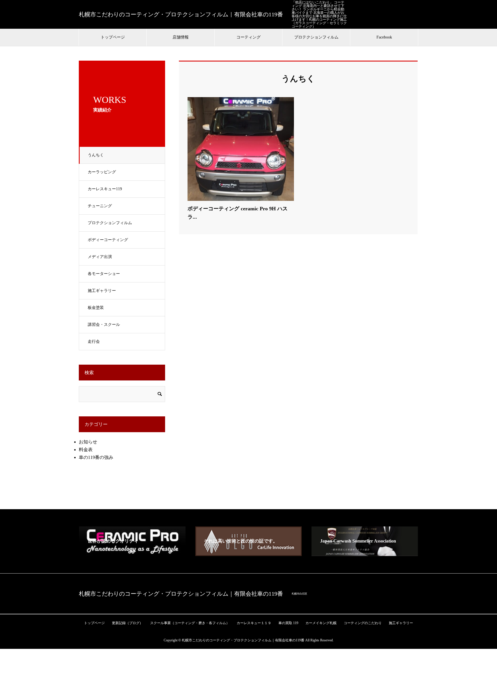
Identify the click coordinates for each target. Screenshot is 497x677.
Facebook (384, 37)
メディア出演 (100, 257)
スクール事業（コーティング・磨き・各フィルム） (190, 623)
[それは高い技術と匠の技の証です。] (248, 553)
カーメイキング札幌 (321, 623)
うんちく (96, 155)
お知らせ (88, 441)
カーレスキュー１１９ (254, 623)
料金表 (86, 449)
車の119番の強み (96, 457)
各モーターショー (104, 274)
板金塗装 (96, 307)
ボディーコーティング (108, 240)
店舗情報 (181, 37)
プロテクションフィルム (316, 37)
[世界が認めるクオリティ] (132, 553)
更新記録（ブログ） (127, 623)
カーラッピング (102, 172)
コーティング (248, 37)
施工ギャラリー (102, 291)
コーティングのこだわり (363, 623)
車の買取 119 (288, 623)
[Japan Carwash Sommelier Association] (364, 553)
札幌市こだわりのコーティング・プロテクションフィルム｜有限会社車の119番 (181, 14)
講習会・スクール (104, 324)
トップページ (113, 37)
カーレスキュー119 (105, 189)
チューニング (100, 206)
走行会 (94, 341)
